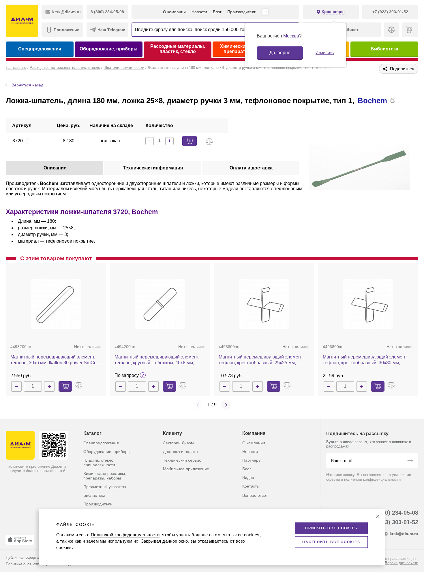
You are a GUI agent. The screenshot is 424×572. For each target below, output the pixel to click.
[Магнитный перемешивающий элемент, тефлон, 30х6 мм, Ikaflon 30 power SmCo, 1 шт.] (56, 304)
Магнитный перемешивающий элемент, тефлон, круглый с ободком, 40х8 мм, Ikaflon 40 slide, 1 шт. (157, 360)
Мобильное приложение (186, 469)
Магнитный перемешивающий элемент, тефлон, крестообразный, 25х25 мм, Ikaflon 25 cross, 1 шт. (261, 360)
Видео (248, 477)
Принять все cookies (331, 528)
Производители (241, 12)
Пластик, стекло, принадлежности (99, 462)
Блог (217, 12)
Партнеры (251, 460)
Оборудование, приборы (109, 48)
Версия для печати (401, 563)
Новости (199, 12)
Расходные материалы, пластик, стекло (177, 49)
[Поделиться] (402, 100)
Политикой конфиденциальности (125, 534)
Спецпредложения (39, 48)
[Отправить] (410, 461)
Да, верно (279, 52)
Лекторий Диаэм (178, 443)
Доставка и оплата (180, 451)
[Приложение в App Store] (19, 540)
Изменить (325, 52)
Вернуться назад (27, 85)
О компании (174, 12)
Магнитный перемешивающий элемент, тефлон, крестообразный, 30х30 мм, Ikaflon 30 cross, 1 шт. (365, 360)
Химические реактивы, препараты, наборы (104, 475)
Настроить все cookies (331, 542)
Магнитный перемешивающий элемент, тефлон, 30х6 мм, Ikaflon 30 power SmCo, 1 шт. (54, 360)
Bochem (372, 100)
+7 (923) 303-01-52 (393, 522)
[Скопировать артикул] (28, 141)
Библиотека (384, 48)
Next (226, 405)
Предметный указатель (105, 486)
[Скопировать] (392, 100)
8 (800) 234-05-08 (395, 512)
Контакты (251, 486)
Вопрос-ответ (255, 495)
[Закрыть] (378, 516)
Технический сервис (182, 460)
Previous (198, 405)
